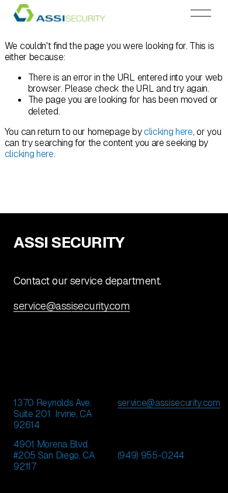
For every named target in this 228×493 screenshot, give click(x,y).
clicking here (168, 132)
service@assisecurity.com (71, 306)
